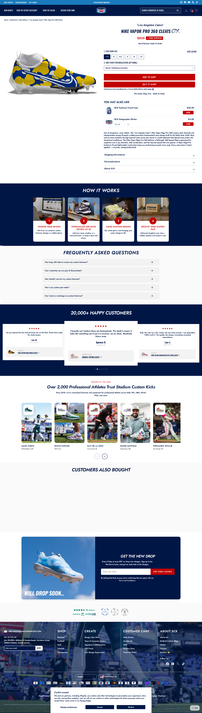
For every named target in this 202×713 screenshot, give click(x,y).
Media (162, 644)
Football (61, 641)
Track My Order (130, 652)
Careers (163, 648)
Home (6, 20)
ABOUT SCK (169, 631)
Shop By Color (49, 10)
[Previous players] (97, 456)
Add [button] (188, 112)
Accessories (62, 652)
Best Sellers (23, 20)
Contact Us (127, 641)
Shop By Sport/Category (27, 10)
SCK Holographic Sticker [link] (125, 119)
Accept (100, 707)
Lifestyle (61, 648)
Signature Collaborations (95, 644)
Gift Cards (89, 648)
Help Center (128, 637)
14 (141, 57)
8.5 (120, 57)
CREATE (90, 631)
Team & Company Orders (95, 641)
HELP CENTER (8, 2)
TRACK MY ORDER (21, 2)
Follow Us (164, 658)
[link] (109, 110)
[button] (191, 10)
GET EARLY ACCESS (162, 571)
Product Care (129, 648)
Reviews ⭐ (165, 652)
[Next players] (105, 456)
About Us (164, 637)
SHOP (62, 631)
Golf (59, 644)
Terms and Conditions (127, 580)
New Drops (8, 10)
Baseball (61, 637)
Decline (131, 707)
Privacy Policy (85, 700)
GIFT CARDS (33, 2)
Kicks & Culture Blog (169, 641)
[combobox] (160, 10)
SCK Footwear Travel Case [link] (126, 107)
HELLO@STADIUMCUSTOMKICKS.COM (25, 631)
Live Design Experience (95, 652)
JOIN (39, 648)
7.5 (107, 57)
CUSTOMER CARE (136, 631)
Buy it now (149, 84)
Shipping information (149, 155)
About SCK (149, 169)
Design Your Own (68, 10)
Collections (14, 20)
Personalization (149, 162)
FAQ (125, 644)
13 (134, 57)
